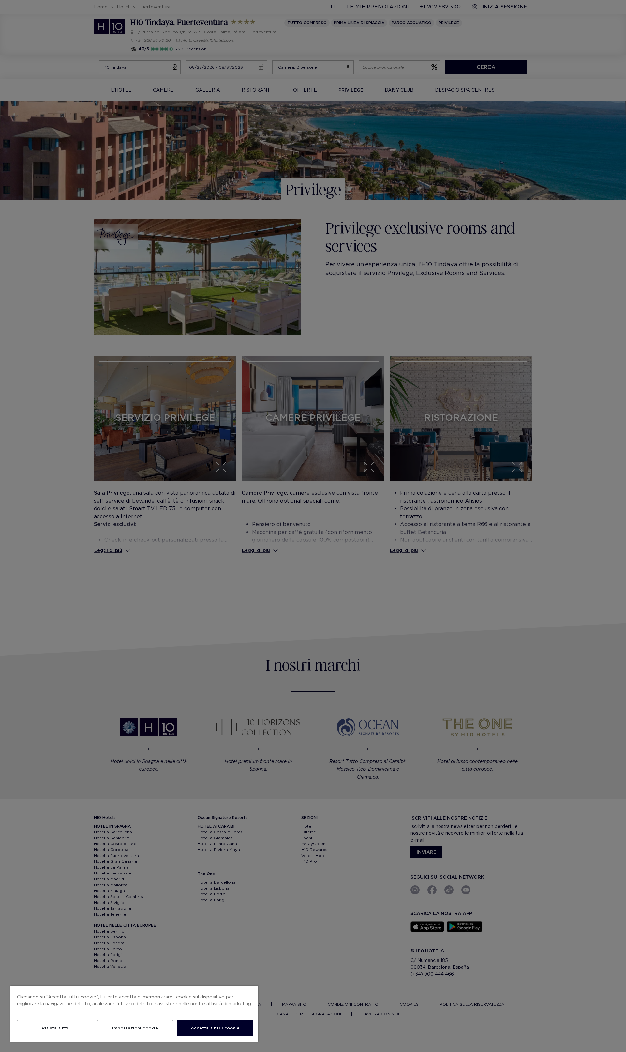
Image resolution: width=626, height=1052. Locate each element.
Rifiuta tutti (55, 1028)
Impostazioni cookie (135, 1028)
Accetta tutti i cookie (215, 1028)
